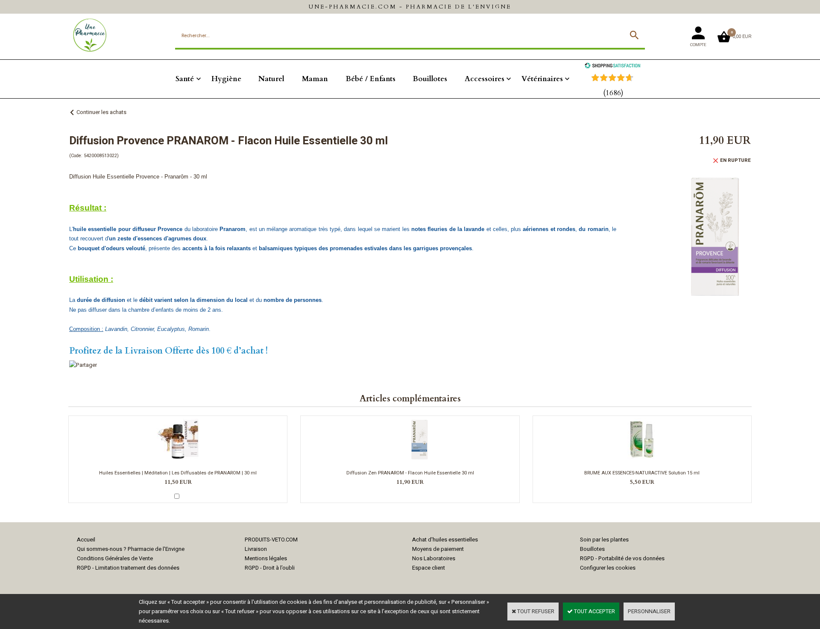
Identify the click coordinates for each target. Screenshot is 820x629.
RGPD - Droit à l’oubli (270, 568)
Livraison (256, 549)
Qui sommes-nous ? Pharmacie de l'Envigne (130, 549)
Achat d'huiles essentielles (445, 539)
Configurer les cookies (608, 568)
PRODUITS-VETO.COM (271, 539)
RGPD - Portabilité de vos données (622, 558)
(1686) (613, 93)
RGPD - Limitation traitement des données (128, 568)
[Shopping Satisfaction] (612, 66)
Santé (185, 79)
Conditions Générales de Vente (115, 558)
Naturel (271, 79)
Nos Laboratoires (433, 558)
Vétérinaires (542, 79)
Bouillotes (430, 79)
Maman (315, 79)
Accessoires (484, 79)
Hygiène (226, 79)
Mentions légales (266, 558)
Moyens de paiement (438, 549)
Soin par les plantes (604, 539)
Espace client (428, 568)
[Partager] (83, 365)
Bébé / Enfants (370, 79)
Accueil (86, 539)
